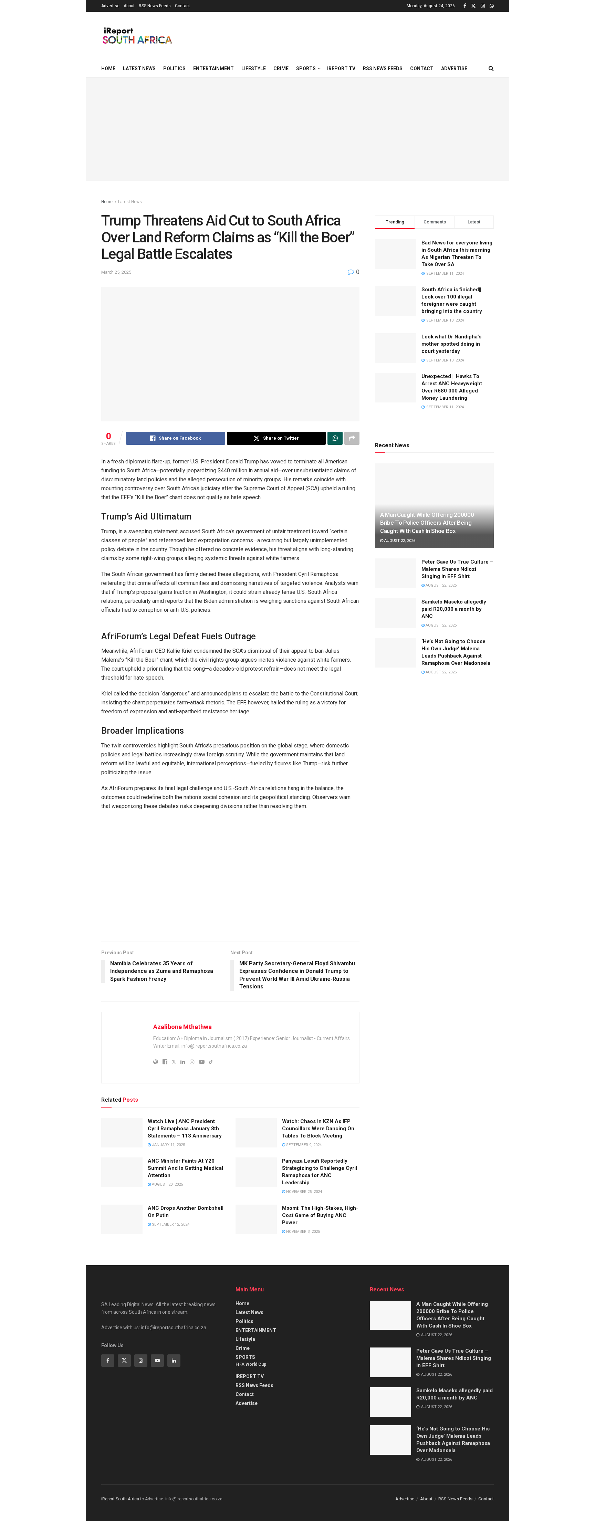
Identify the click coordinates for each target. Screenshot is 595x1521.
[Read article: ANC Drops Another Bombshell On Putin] (122, 1219)
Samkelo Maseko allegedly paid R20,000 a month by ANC (453, 609)
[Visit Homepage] (137, 36)
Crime (281, 68)
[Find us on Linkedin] (173, 1360)
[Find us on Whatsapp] (492, 6)
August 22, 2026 (399, 540)
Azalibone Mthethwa (182, 1026)
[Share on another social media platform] (351, 438)
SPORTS (306, 68)
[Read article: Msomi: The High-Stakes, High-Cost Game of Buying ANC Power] (256, 1219)
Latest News (139, 68)
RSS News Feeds (155, 5)
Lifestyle (253, 68)
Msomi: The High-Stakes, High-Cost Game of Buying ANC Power (320, 1215)
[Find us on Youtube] (157, 1360)
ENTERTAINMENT (213, 68)
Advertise (110, 5)
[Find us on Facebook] (464, 6)
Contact (182, 5)
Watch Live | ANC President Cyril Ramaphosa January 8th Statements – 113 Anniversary (185, 1128)
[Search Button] (491, 68)
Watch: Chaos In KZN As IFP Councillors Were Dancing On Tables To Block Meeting (318, 1128)
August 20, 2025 (167, 1184)
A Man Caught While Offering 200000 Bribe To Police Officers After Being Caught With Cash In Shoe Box (427, 523)
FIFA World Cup (251, 1364)
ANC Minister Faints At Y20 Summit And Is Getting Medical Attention (185, 1168)
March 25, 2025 (116, 272)
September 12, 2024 (170, 1224)
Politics (174, 68)
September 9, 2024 (303, 1145)
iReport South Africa (120, 1499)
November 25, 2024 (303, 1191)
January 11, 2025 (168, 1145)
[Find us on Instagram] (483, 6)
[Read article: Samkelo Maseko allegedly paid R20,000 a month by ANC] (395, 613)
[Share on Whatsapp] (335, 438)
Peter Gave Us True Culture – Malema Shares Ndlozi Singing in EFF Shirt (457, 569)
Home (108, 68)
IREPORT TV (341, 68)
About (129, 5)
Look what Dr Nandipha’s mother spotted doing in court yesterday (451, 344)
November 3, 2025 (302, 1231)
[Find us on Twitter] (473, 6)
